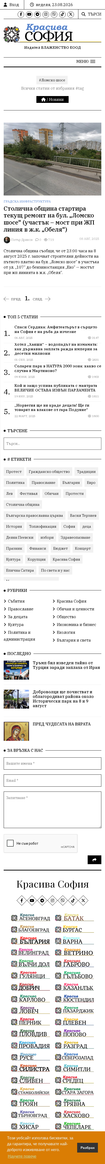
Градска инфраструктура (27, 201)
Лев (9, 493)
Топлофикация (42, 526)
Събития (16, 601)
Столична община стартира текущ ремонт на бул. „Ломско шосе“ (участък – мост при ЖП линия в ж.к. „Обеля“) (49, 219)
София (69, 526)
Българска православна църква (34, 515)
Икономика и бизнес (76, 624)
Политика (15, 482)
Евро (91, 482)
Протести (75, 493)
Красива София (66, 559)
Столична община (23, 504)
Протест (14, 471)
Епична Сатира (20, 570)
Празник (14, 548)
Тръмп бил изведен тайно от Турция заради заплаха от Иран (66, 665)
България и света (74, 640)
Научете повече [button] (22, 1156)
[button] (86, 61)
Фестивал (29, 493)
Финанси (37, 548)
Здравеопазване (75, 537)
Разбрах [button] (88, 1148)
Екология (66, 632)
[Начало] (44, 99)
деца (86, 526)
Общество (66, 616)
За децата (18, 616)
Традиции (86, 471)
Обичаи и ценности (75, 608)
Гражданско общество (49, 471)
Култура (13, 559)
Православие (43, 482)
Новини (56, 99)
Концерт (83, 548)
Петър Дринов (22, 240)
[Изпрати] (94, 859)
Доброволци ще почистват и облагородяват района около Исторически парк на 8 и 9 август (63, 698)
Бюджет (60, 548)
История (14, 526)
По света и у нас (55, 570)
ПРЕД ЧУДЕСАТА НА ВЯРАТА (62, 724)
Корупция (37, 559)
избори (47, 537)
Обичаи (52, 493)
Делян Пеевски (19, 537)
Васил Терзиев (83, 515)
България (71, 482)
